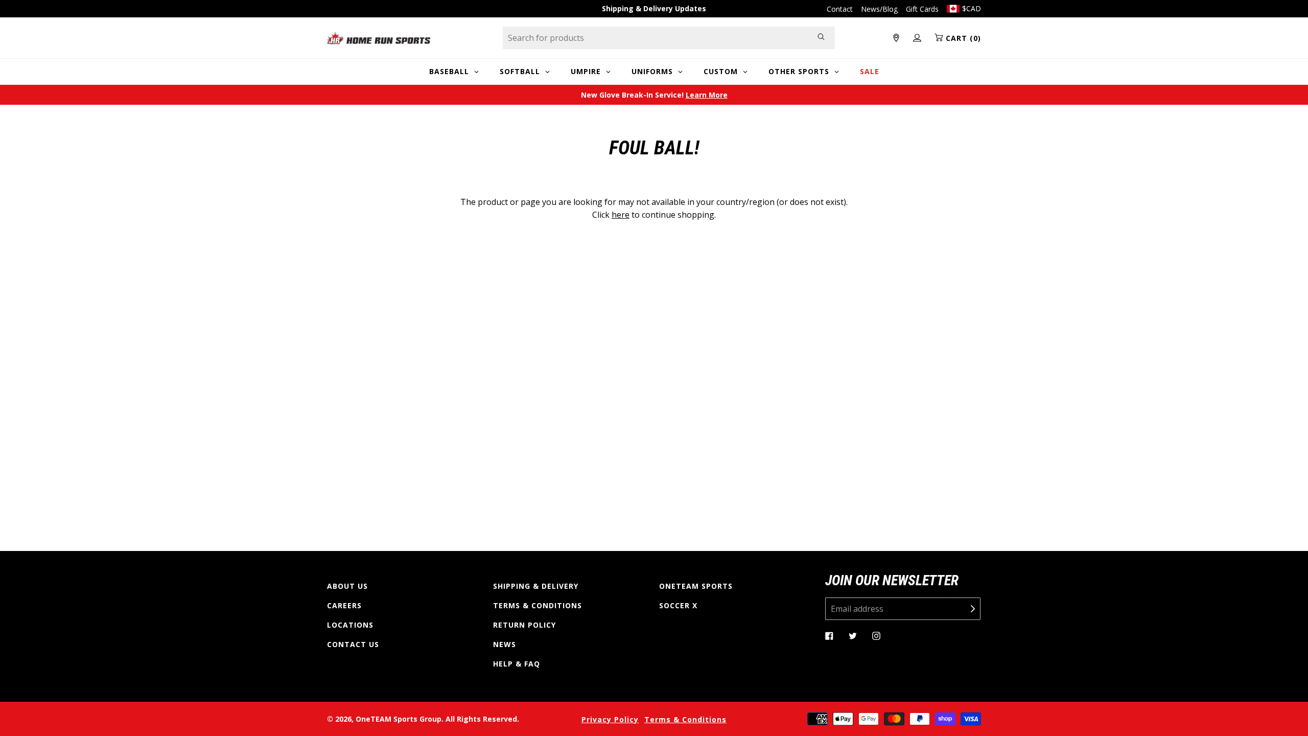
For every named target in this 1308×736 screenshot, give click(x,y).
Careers (344, 605)
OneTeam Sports (696, 586)
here (620, 214)
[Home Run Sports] (378, 38)
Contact (840, 9)
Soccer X (678, 605)
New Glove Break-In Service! (654, 95)
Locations (350, 625)
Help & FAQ (516, 664)
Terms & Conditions (537, 605)
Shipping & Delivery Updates (654, 8)
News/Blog (879, 9)
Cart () (962, 38)
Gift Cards (922, 9)
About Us (347, 586)
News (504, 644)
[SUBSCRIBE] (965, 608)
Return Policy (524, 625)
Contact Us (353, 644)
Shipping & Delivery (535, 586)
